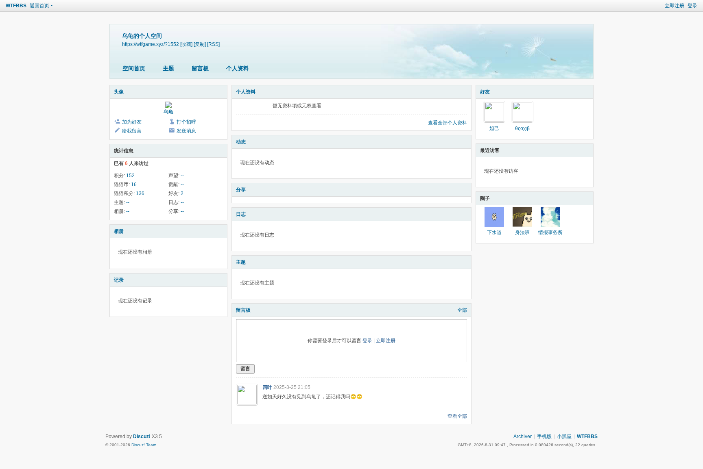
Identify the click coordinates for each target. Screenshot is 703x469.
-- (182, 175)
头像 (119, 92)
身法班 (522, 232)
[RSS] (213, 44)
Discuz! (142, 436)
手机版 (544, 436)
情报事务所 (550, 232)
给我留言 (132, 131)
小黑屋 (564, 436)
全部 (462, 310)
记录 (119, 280)
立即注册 (674, 6)
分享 (241, 190)
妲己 (494, 128)
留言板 (200, 68)
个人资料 (237, 68)
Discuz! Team (143, 445)
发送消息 (186, 131)
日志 (241, 214)
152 (130, 175)
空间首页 (133, 68)
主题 (168, 68)
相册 (119, 231)
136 (140, 193)
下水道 (494, 232)
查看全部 (457, 416)
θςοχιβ (522, 128)
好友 (485, 92)
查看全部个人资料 (447, 123)
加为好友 (132, 122)
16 (134, 184)
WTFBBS (16, 6)
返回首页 (39, 6)
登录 (692, 6)
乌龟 (168, 112)
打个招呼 (186, 122)
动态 (241, 142)
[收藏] (186, 44)
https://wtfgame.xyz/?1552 (150, 44)
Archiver (522, 436)
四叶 (267, 387)
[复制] (200, 44)
